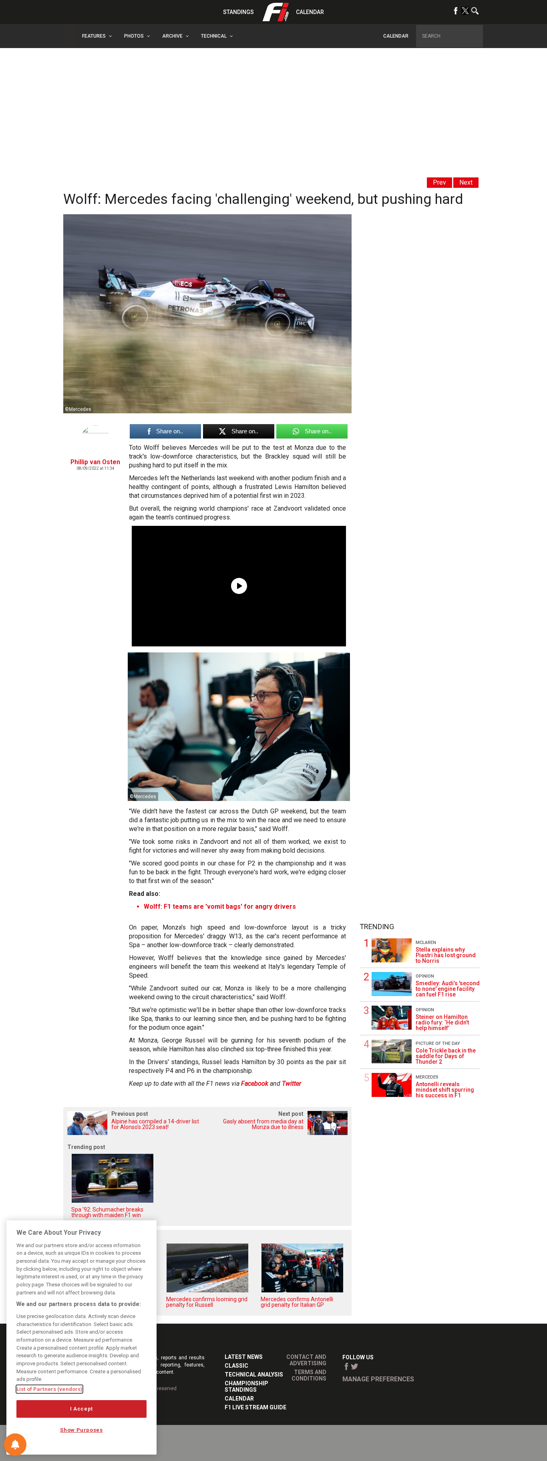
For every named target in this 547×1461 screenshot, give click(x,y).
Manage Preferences (378, 1379)
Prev (439, 182)
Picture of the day (438, 1043)
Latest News (244, 1357)
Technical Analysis (254, 1374)
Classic (236, 1365)
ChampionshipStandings (246, 1386)
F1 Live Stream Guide (255, 1407)
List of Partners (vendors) (49, 1389)
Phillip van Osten (95, 462)
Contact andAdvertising (306, 1360)
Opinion (425, 976)
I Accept (81, 1409)
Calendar (310, 12)
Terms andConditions (309, 1375)
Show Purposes (81, 1430)
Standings (238, 12)
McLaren (426, 942)
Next (466, 182)
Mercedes (427, 1077)
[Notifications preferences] (15, 1444)
